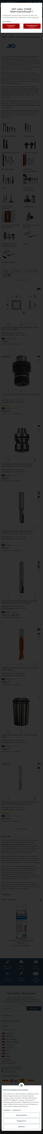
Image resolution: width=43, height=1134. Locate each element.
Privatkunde (11, 26)
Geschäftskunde (32, 26)
